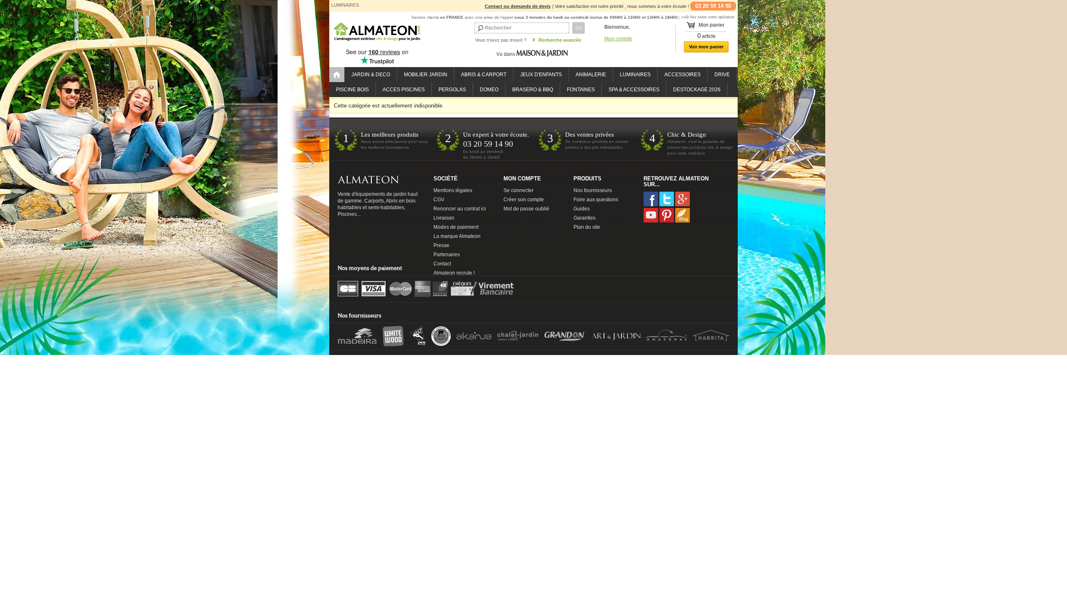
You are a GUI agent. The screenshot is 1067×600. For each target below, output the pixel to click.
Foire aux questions (596, 199)
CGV (438, 199)
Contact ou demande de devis (518, 6)
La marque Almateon (457, 236)
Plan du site (587, 227)
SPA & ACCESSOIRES (634, 89)
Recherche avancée (560, 40)
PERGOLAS (452, 89)
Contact (442, 264)
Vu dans (506, 54)
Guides (582, 209)
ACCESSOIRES (682, 75)
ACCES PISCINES (404, 89)
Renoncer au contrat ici (459, 209)
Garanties (585, 218)
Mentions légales (452, 190)
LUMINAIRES (635, 75)
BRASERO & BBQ (532, 89)
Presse (441, 245)
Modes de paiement (455, 227)
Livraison (443, 218)
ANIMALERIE (591, 75)
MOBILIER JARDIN (425, 75)
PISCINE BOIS (352, 89)
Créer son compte (523, 199)
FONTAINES (581, 89)
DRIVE (722, 75)
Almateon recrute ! (454, 273)
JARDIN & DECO (370, 75)
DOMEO (489, 89)
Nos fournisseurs (593, 190)
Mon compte (618, 39)
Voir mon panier (706, 46)
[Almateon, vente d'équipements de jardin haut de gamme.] (377, 41)
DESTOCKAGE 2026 (697, 89)
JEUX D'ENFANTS (541, 75)
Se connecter (518, 190)
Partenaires (446, 255)
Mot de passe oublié (526, 209)
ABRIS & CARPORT (483, 75)
